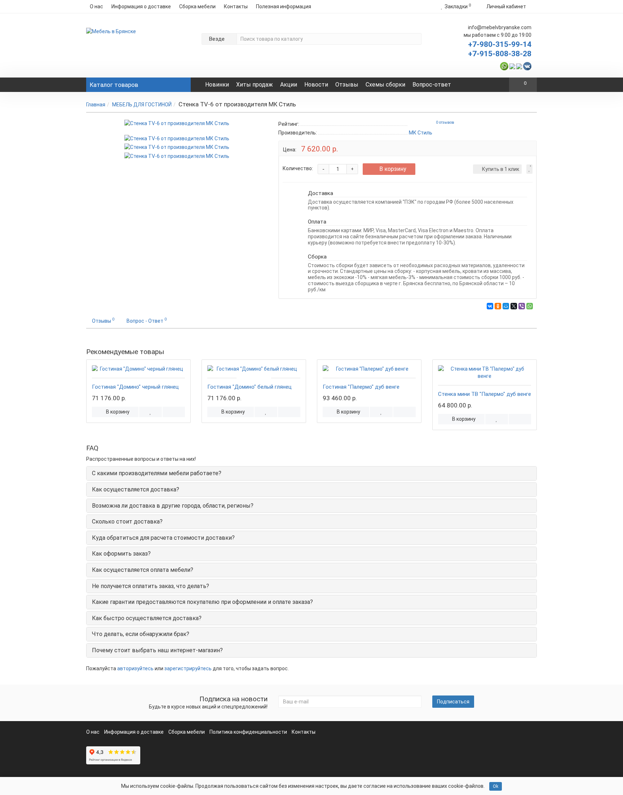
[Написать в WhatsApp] (504, 66)
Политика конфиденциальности (248, 732)
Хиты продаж (254, 84)
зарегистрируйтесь (188, 668)
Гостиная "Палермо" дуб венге (361, 387)
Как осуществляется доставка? (135, 489)
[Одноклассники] (498, 306)
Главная (95, 104)
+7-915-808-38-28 (499, 53)
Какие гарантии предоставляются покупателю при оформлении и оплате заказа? (202, 602)
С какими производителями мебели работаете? (156, 473)
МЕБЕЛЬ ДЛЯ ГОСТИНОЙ (142, 104)
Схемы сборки (385, 84)
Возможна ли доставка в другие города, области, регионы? (172, 505)
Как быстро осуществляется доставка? (147, 618)
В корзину (392, 168)
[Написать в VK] (527, 66)
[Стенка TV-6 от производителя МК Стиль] (176, 123)
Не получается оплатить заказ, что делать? (150, 586)
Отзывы (346, 84)
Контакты (236, 6)
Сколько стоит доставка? (127, 521)
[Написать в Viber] (512, 66)
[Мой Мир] (506, 306)
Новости (316, 84)
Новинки (217, 84)
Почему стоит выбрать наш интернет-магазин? (157, 650)
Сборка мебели (197, 6)
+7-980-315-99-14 (499, 44)
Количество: (298, 168)
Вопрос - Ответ (147, 320)
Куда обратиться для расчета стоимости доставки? (163, 537)
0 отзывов (445, 122)
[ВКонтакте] (490, 306)
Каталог (114, 84)
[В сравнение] (173, 412)
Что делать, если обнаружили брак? (140, 634)
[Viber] (521, 306)
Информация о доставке (141, 6)
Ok (495, 786)
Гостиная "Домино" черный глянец (135, 387)
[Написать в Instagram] (519, 66)
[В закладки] (529, 169)
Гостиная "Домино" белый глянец (249, 387)
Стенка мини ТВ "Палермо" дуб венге (484, 394)
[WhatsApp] (529, 306)
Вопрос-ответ (431, 84)
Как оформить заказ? (121, 553)
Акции (288, 84)
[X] (514, 306)
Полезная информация (283, 6)
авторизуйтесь (135, 668)
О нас (96, 6)
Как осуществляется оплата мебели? (142, 569)
